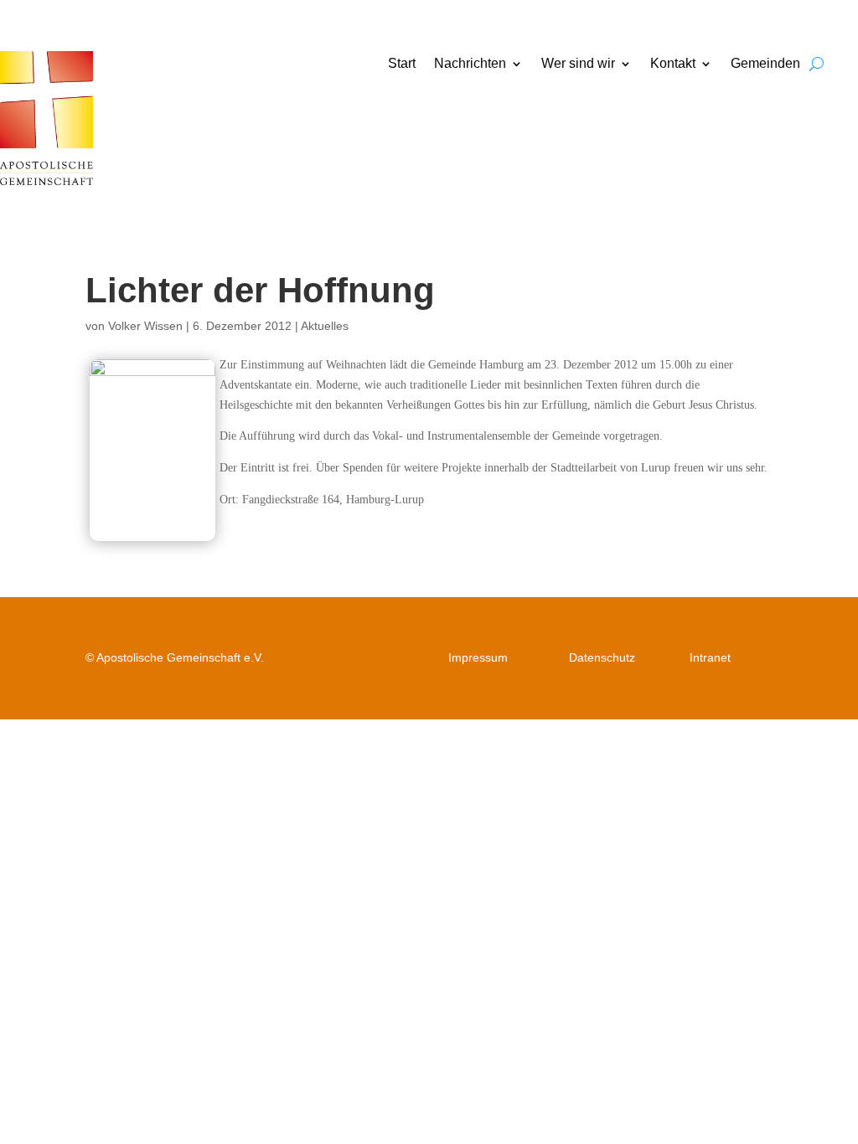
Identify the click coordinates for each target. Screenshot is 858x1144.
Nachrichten (470, 64)
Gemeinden (765, 64)
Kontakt (672, 64)
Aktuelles (325, 325)
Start (402, 64)
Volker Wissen (145, 325)
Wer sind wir (578, 64)
